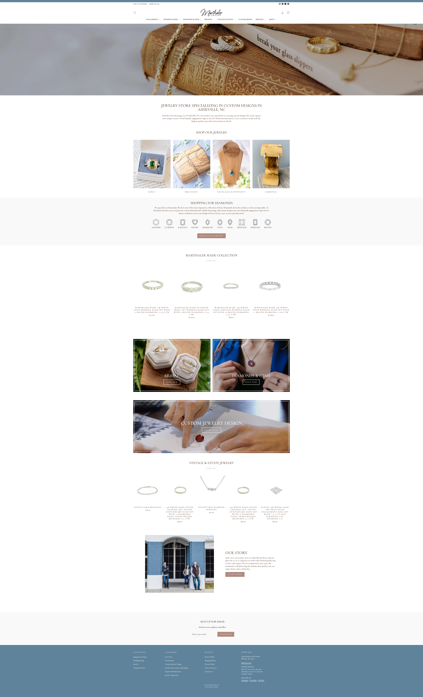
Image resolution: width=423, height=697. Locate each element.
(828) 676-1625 (154, 4)
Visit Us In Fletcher (140, 4)
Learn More (235, 574)
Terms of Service (211, 668)
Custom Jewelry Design (173, 664)
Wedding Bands (171, 19)
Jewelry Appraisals (171, 675)
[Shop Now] (171, 365)
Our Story (168, 657)
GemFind (215, 687)
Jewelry (208, 19)
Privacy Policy (210, 664)
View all (211, 260)
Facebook (253, 680)
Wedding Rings (138, 661)
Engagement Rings (139, 657)
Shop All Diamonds (211, 236)
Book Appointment (174, 65)
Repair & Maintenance (173, 672)
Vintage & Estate (225, 19)
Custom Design (245, 19)
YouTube (261, 680)
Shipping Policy (210, 661)
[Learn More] (211, 426)
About (272, 19)
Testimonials (169, 661)
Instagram (244, 680)
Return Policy (210, 657)
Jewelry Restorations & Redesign (176, 668)
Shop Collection (146, 65)
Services (260, 19)
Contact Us (209, 672)
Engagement (152, 19)
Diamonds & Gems (191, 19)
